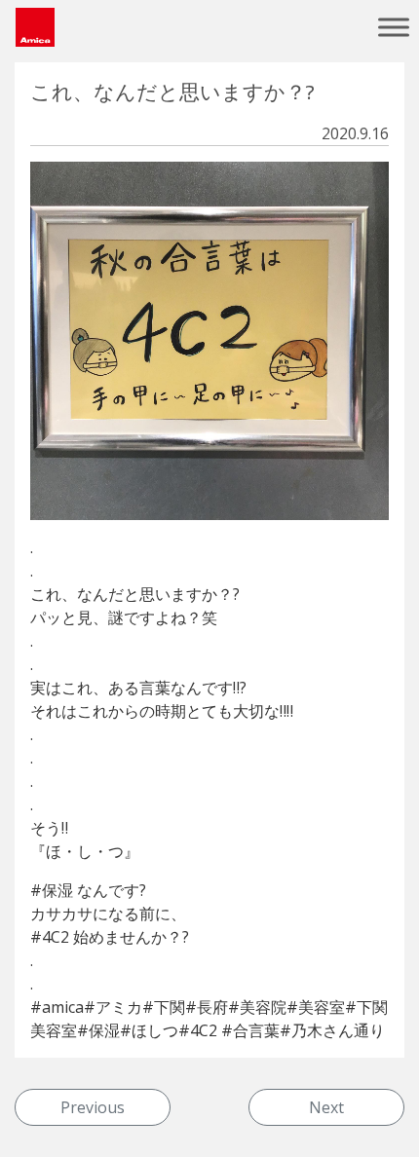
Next (326, 1107)
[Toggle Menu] (393, 27)
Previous (92, 1107)
